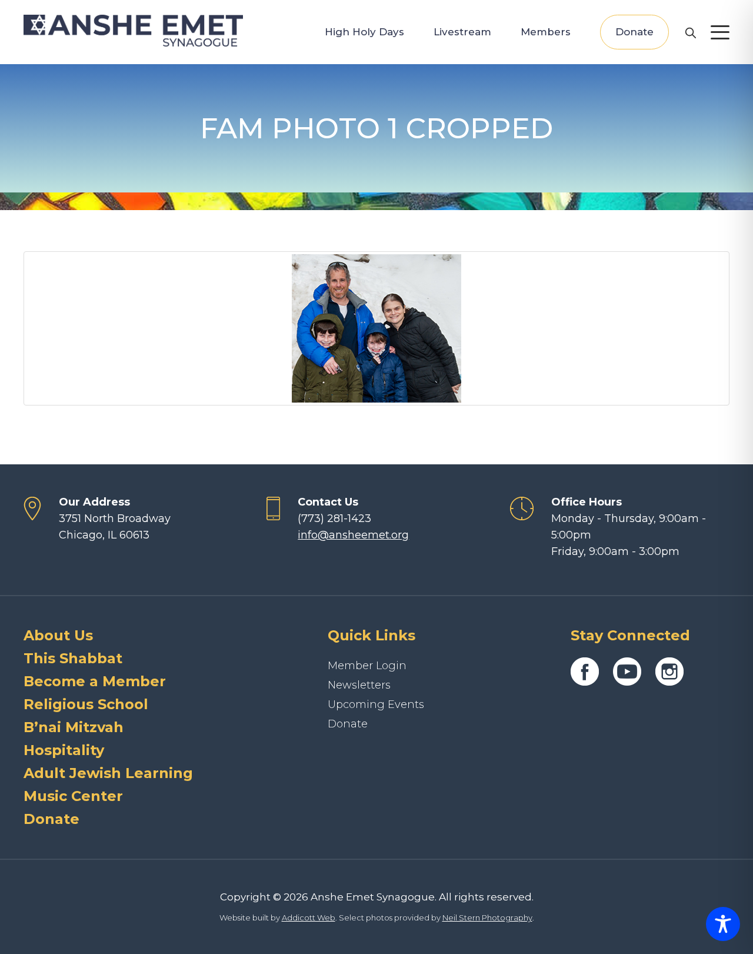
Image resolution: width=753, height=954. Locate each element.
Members (546, 32)
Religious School (86, 704)
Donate (634, 32)
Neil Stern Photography (487, 917)
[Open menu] (720, 32)
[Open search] (690, 32)
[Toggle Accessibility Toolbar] (723, 924)
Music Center (73, 796)
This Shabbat (73, 658)
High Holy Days (364, 32)
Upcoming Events (376, 704)
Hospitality (64, 750)
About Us (58, 635)
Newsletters (359, 685)
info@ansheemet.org (353, 534)
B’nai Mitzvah (74, 727)
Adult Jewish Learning (108, 773)
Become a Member (95, 681)
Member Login (367, 665)
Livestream (462, 32)
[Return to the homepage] (133, 30)
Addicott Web (308, 917)
